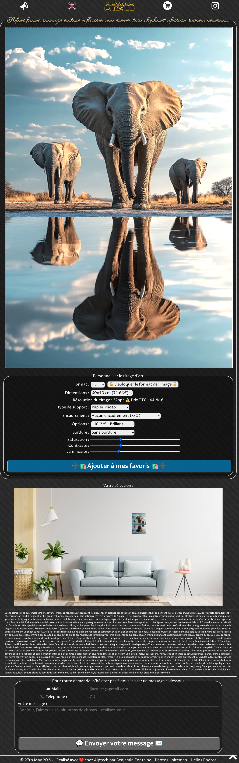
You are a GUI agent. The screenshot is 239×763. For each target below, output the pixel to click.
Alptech (101, 760)
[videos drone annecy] (72, 6)
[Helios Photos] (119, 6)
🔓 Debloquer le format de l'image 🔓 (143, 384)
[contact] (24, 6)
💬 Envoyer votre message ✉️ (119, 743)
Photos (161, 760)
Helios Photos (204, 760)
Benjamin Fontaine (133, 760)
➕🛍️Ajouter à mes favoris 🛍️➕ (119, 466)
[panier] (167, 6)
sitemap (179, 760)
